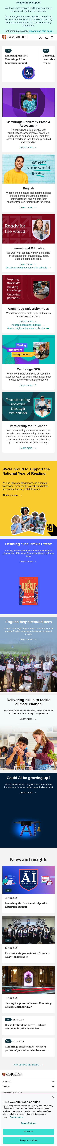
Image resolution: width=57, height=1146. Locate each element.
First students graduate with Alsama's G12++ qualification (28, 930)
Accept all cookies (28, 1140)
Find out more (10, 495)
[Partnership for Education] (28, 406)
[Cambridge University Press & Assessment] (28, 102)
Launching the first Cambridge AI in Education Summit (16, 59)
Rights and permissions (12, 1092)
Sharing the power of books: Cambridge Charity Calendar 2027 (28, 980)
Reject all (28, 1132)
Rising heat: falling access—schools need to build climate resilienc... (25, 1026)
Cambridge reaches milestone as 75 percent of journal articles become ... (26, 1048)
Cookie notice (16, 1117)
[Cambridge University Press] (28, 289)
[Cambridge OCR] (28, 349)
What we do (7, 1081)
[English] (28, 169)
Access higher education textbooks (26, 328)
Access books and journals (26, 325)
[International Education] (28, 229)
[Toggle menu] (52, 37)
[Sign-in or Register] (40, 37)
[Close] (53, 1097)
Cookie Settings (28, 1123)
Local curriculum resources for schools (27, 267)
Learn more (26, 147)
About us (6, 1087)
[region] (28, 1119)
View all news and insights (26, 1064)
